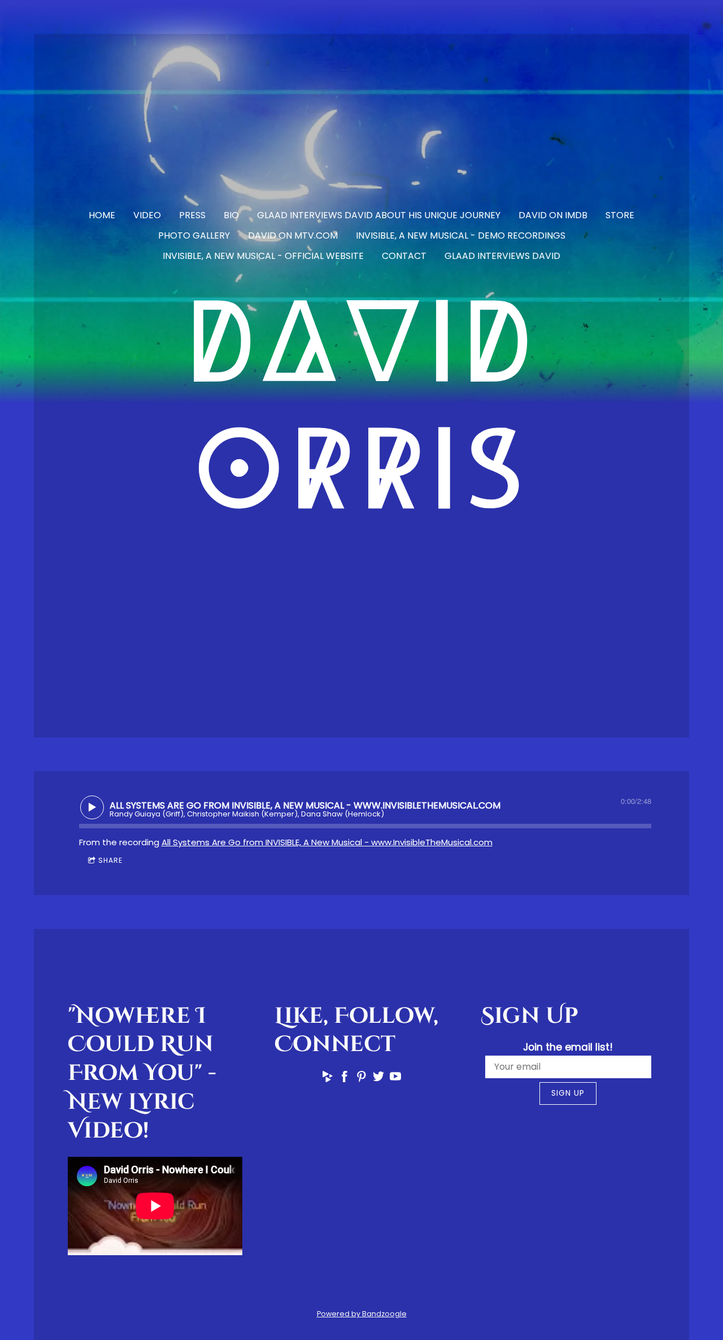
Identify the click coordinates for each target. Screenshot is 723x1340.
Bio (231, 215)
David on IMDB (553, 215)
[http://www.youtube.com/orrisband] (395, 1078)
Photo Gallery (194, 235)
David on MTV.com (293, 235)
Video (147, 215)
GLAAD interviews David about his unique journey (378, 215)
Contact (404, 255)
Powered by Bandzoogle (362, 1314)
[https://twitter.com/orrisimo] (378, 1078)
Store (620, 215)
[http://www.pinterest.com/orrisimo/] (361, 1078)
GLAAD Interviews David (502, 255)
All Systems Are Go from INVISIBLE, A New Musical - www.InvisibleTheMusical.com (327, 842)
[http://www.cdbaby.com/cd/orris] (327, 1078)
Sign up (568, 1093)
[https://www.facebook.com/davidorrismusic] (344, 1078)
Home (102, 215)
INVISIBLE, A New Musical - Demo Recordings (460, 235)
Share (110, 860)
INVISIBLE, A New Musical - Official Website (263, 255)
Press (192, 215)
